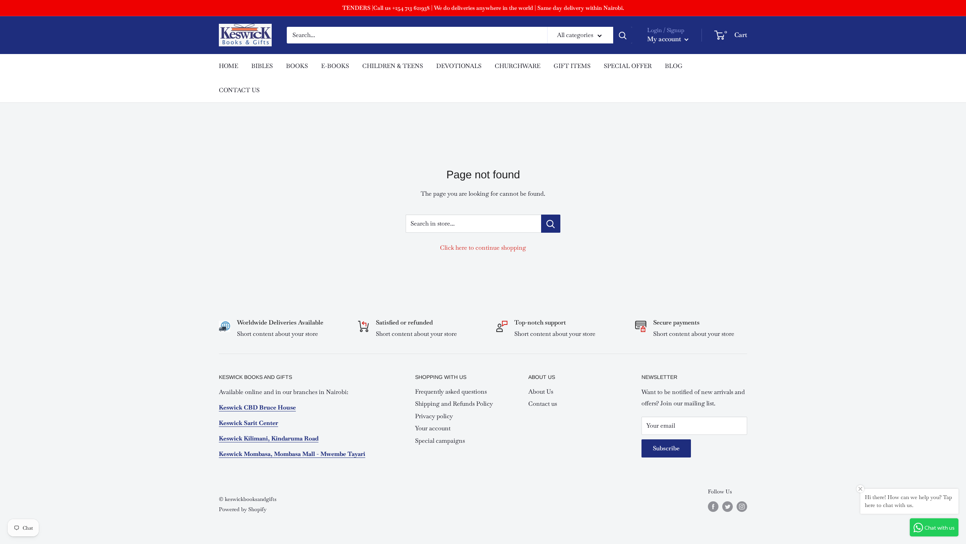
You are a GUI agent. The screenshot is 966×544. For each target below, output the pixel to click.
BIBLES (262, 66)
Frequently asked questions (451, 392)
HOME (228, 66)
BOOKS (297, 66)
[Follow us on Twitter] (727, 506)
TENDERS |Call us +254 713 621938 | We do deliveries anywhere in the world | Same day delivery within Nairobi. (483, 7)
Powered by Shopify (242, 509)
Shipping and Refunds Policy (454, 404)
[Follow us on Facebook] (713, 506)
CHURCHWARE (517, 66)
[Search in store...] (550, 224)
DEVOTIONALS (458, 66)
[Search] (622, 35)
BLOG (674, 66)
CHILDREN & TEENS (392, 66)
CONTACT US (239, 90)
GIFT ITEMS (572, 66)
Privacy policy (434, 416)
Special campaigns (440, 441)
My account (665, 39)
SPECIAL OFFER (628, 66)
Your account (433, 428)
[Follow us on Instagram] (742, 506)
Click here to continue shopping (483, 248)
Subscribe (666, 448)
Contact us (542, 404)
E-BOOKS (335, 66)
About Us (540, 392)
